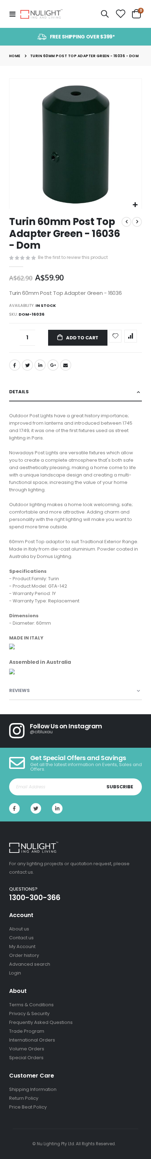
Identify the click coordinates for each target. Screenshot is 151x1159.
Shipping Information (33, 1089)
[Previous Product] (126, 222)
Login (15, 973)
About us (19, 929)
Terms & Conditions (31, 1004)
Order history (24, 955)
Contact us (21, 937)
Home (14, 56)
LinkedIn (40, 365)
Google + (53, 365)
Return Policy (23, 1098)
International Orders (32, 1040)
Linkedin (57, 808)
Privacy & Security (29, 1013)
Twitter (27, 365)
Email (65, 365)
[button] (135, 205)
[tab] (75, 392)
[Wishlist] (120, 14)
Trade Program (26, 1031)
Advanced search (29, 964)
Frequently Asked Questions (41, 1022)
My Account (22, 946)
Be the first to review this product (73, 257)
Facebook (14, 365)
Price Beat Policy (28, 1107)
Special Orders (26, 1057)
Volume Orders (26, 1048)
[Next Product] (137, 222)
